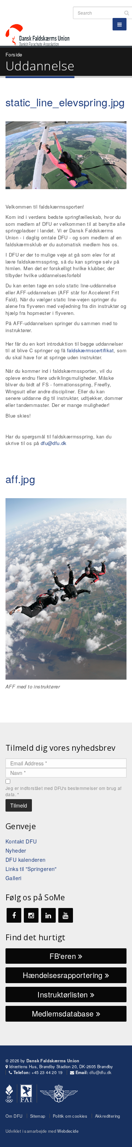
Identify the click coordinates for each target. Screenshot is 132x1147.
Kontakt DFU (21, 841)
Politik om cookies (70, 1116)
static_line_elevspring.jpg (65, 101)
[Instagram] (31, 915)
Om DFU (14, 1116)
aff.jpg (20, 478)
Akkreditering (107, 1116)
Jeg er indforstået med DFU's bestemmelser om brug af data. (64, 791)
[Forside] (42, 21)
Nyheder (16, 850)
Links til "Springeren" (31, 868)
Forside (14, 54)
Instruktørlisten (63, 994)
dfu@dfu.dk (54, 443)
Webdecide (67, 1131)
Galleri (14, 878)
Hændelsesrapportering (64, 975)
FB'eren (64, 956)
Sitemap (37, 1116)
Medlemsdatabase (64, 1013)
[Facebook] (14, 915)
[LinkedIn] (48, 915)
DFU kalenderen (26, 859)
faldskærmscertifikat (90, 350)
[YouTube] (65, 915)
